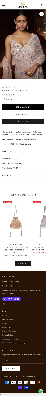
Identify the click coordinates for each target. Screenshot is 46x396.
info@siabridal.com (15, 286)
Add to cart (23, 114)
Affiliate (5, 315)
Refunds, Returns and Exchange (14, 343)
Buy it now (23, 121)
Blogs (4, 323)
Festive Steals (7, 319)
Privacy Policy (7, 335)
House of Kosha (15, 244)
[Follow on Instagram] (3, 304)
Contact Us (6, 327)
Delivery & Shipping (9, 331)
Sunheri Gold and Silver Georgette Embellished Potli (15, 250)
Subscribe (11, 368)
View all (23, 263)
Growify (40, 377)
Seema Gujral (9, 87)
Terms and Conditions (10, 339)
